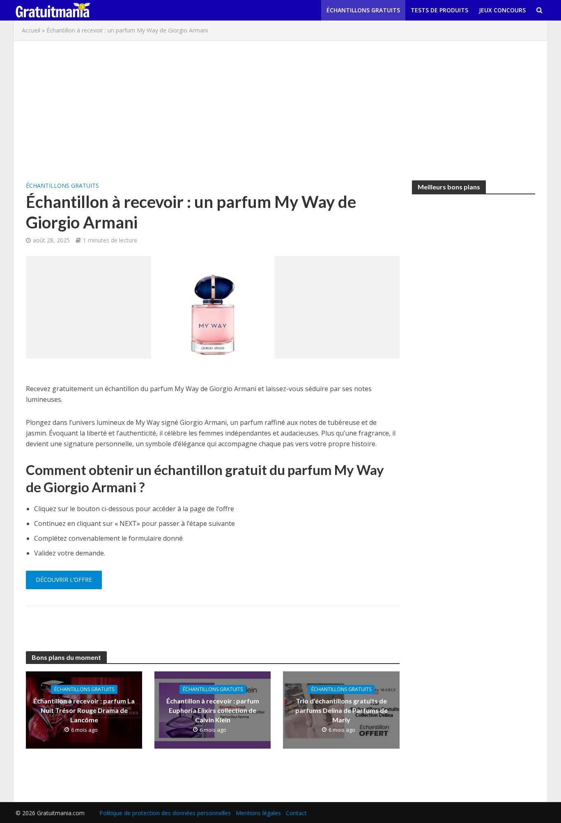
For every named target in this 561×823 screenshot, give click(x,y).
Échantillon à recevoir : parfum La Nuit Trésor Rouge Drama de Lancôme (84, 710)
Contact (296, 813)
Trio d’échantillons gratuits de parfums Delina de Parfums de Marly (341, 710)
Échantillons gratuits (363, 10)
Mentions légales (258, 813)
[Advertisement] (280, 106)
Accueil (31, 30)
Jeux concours (502, 10)
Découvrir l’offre (64, 579)
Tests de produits (439, 10)
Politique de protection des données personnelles (165, 813)
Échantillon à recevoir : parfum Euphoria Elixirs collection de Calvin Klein (212, 710)
